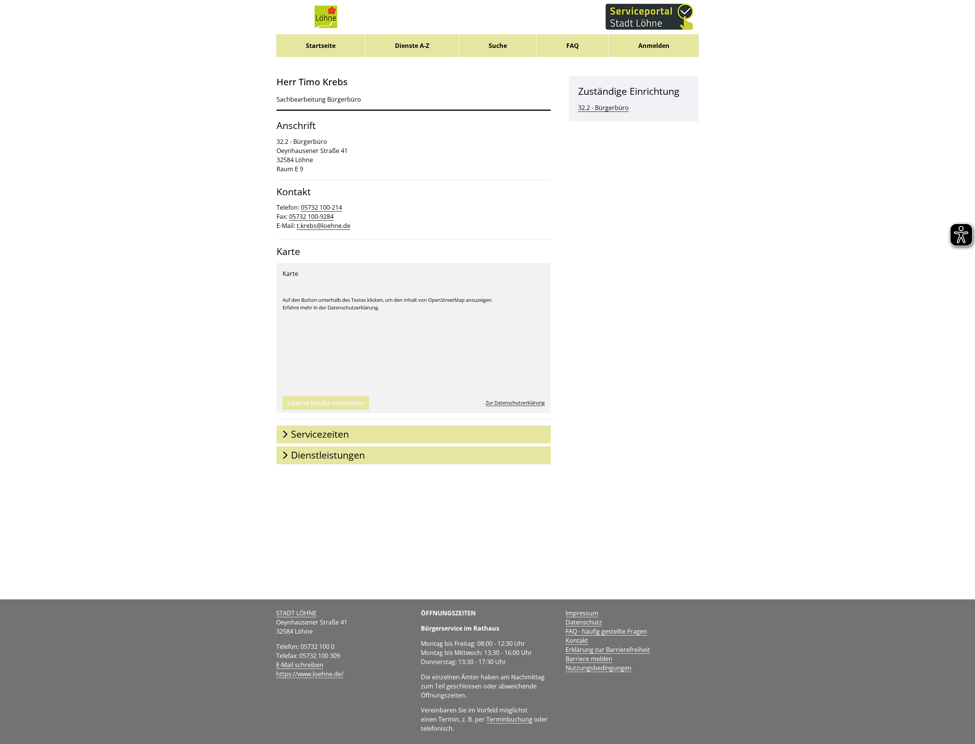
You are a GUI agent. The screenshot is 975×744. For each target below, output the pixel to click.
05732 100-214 (321, 207)
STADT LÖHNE (296, 613)
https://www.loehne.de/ (310, 674)
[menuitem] (320, 45)
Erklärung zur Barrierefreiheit (608, 649)
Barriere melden (589, 659)
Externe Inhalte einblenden (325, 403)
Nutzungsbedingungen (598, 668)
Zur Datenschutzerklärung (515, 402)
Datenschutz (584, 622)
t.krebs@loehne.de (323, 225)
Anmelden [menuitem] (654, 45)
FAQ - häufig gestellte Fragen (606, 631)
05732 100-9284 (311, 216)
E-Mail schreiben (299, 665)
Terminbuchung (509, 719)
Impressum (582, 613)
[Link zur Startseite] (325, 17)
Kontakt (577, 640)
